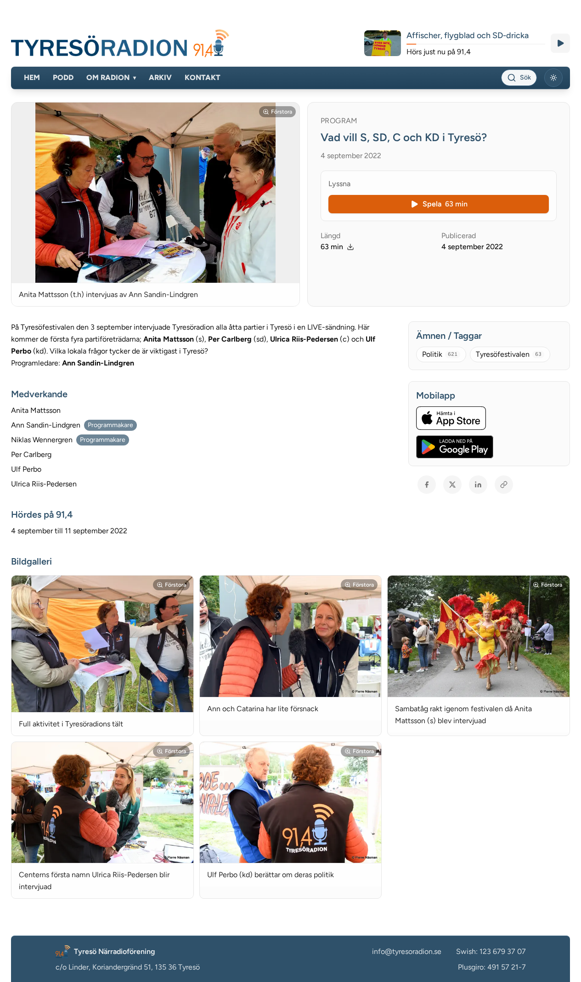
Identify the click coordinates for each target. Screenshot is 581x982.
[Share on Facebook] (426, 484)
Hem (32, 77)
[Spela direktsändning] (560, 43)
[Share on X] (452, 484)
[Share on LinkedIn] (478, 484)
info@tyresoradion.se (406, 951)
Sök (525, 77)
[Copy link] (504, 484)
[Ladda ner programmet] (350, 247)
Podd (63, 77)
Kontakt (202, 77)
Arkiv (160, 77)
